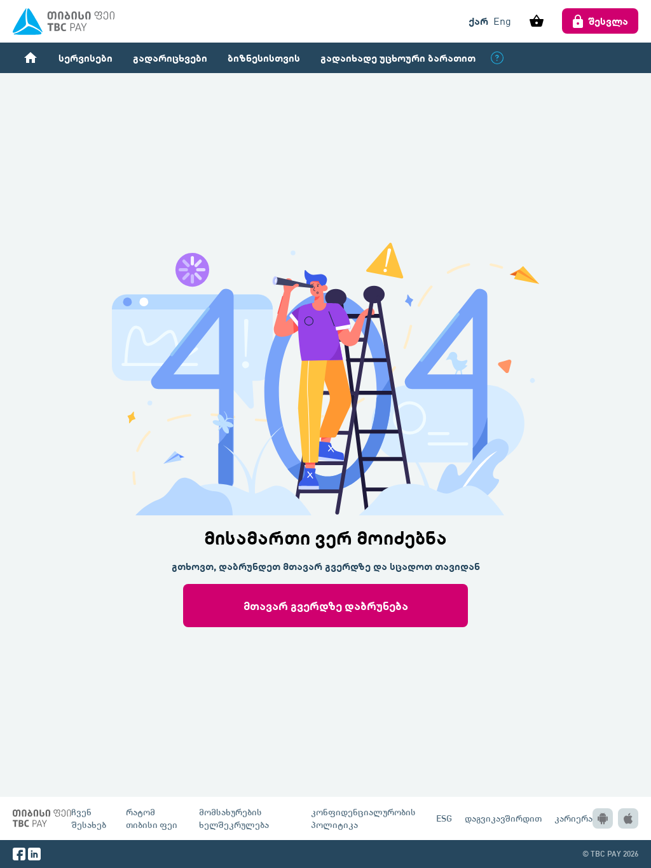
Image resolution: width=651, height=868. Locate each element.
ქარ (478, 20)
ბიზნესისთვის (264, 57)
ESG (444, 818)
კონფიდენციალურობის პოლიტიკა (363, 818)
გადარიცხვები (170, 57)
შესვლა (608, 20)
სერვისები (85, 57)
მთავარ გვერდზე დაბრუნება (325, 605)
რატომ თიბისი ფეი (151, 818)
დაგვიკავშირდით (503, 818)
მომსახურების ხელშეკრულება (234, 818)
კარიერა (573, 818)
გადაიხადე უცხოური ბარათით (398, 57)
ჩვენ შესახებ (88, 818)
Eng (502, 21)
